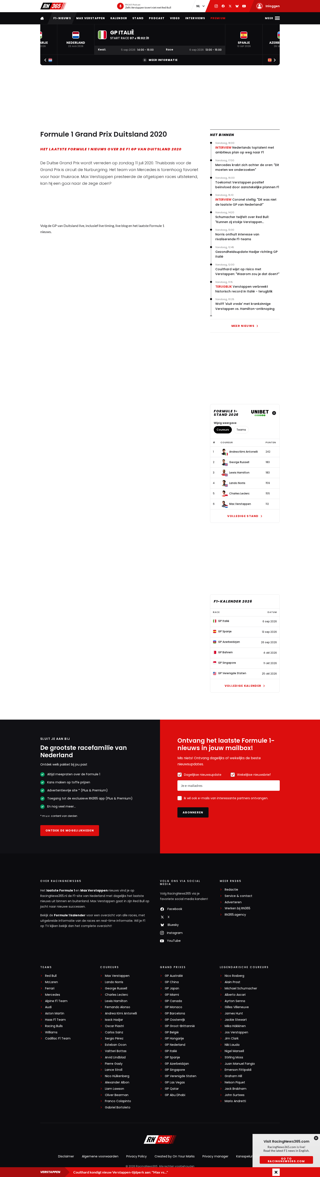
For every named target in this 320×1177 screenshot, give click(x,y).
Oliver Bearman (116, 1095)
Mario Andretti (235, 1101)
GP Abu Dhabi (175, 1095)
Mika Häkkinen (235, 1026)
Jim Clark (232, 1038)
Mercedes (52, 995)
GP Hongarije (174, 1038)
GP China (172, 982)
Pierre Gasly (114, 1064)
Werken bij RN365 (237, 908)
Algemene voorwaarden (100, 1156)
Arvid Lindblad (115, 1057)
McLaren (51, 982)
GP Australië (174, 976)
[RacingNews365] (53, 6)
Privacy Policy (136, 1156)
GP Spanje (172, 1057)
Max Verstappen (90, 18)
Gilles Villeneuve (237, 1007)
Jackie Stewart (236, 1020)
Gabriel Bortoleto (117, 1107)
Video (175, 18)
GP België (172, 1032)
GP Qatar (172, 1089)
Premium (218, 18)
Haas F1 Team (55, 1020)
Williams (51, 1032)
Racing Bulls (54, 1026)
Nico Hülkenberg (117, 1076)
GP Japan (172, 988)
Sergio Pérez (114, 1038)
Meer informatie (163, 60)
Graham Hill (233, 1076)
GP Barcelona (175, 1013)
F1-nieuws (62, 18)
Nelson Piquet (235, 1082)
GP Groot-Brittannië (180, 1026)
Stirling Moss (234, 1057)
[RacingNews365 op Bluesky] (237, 6)
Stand (138, 18)
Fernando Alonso (117, 1007)
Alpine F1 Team (56, 1001)
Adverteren (233, 902)
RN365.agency (235, 915)
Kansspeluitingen (249, 1156)
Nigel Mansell (234, 1051)
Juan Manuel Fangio (240, 1064)
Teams (241, 430)
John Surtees (234, 1095)
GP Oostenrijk (175, 1020)
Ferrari (49, 988)
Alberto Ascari (235, 995)
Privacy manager (215, 1156)
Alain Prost (232, 982)
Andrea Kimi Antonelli (243, 451)
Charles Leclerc (239, 493)
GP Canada (173, 1001)
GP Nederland (175, 1045)
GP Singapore (175, 1070)
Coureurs (223, 430)
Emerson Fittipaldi (238, 1070)
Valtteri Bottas (115, 1051)
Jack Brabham (235, 1089)
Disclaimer (66, 1156)
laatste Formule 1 (61, 890)
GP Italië (171, 1051)
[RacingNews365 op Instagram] (216, 6)
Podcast (157, 18)
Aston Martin (54, 1013)
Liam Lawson (114, 1089)
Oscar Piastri (114, 1026)
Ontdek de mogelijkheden (69, 830)
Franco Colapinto (118, 1101)
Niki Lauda (232, 1045)
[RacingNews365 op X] (230, 6)
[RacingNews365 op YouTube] (244, 6)
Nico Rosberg (234, 976)
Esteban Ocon (115, 1045)
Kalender (118, 18)
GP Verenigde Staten (180, 1076)
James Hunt (234, 1013)
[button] (75, 39)
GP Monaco (173, 1007)
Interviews (195, 18)
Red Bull (51, 976)
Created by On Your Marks (175, 1156)
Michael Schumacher (241, 988)
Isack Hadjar (114, 1020)
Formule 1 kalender (70, 915)
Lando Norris (237, 483)
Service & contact (238, 896)
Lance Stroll (113, 1070)
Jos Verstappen (236, 1032)
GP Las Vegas (175, 1082)
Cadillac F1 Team (58, 1038)
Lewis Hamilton (239, 472)
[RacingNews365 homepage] (42, 18)
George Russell (239, 462)
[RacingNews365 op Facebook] (223, 6)
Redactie (231, 890)
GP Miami (172, 995)
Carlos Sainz (114, 1032)
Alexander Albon (117, 1082)
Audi (48, 1007)
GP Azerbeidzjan (177, 1064)
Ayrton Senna (235, 1001)
